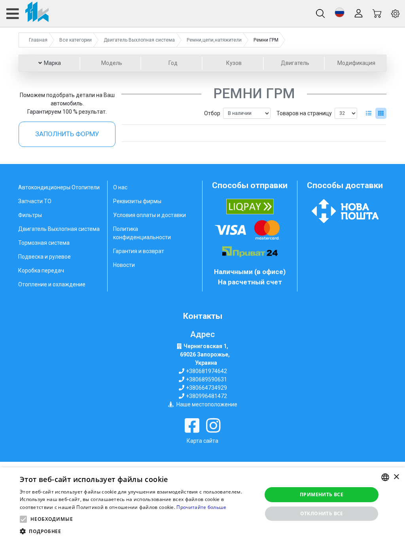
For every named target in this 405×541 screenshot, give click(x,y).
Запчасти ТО (34, 201)
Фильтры (30, 215)
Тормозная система (44, 243)
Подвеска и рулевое (44, 256)
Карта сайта (202, 441)
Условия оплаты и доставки (149, 215)
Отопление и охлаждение (51, 284)
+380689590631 (206, 379)
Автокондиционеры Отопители (59, 187)
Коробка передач (41, 270)
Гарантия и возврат (138, 251)
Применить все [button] (321, 494)
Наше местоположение (206, 404)
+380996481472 (206, 396)
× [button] (396, 477)
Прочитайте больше (201, 507)
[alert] (202, 504)
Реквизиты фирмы (137, 201)
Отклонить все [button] (321, 513)
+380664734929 (206, 388)
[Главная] (27, 13)
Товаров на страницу (304, 113)
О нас (120, 187)
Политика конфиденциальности (142, 233)
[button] (339, 12)
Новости (124, 265)
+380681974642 (206, 371)
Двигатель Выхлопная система (59, 229)
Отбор (212, 113)
